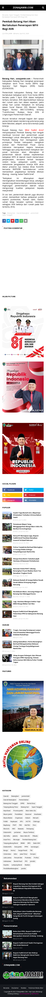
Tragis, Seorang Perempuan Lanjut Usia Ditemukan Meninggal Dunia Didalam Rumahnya (27, 632)
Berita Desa (31, 803)
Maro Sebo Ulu (31, 811)
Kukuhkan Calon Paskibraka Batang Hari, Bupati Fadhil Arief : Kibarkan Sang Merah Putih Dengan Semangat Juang (27, 914)
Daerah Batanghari (23, 213)
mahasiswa (7, 861)
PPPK (26, 847)
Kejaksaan (13, 821)
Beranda (5, 15)
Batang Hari (11, 213)
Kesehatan (37, 814)
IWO (13, 829)
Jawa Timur (23, 854)
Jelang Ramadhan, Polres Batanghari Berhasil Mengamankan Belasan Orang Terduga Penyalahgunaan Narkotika (27, 645)
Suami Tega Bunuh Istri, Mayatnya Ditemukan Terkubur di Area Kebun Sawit (27, 515)
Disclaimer (15, 988)
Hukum (27, 818)
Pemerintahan (23, 800)
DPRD (22, 803)
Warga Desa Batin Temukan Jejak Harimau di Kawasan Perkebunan (26, 560)
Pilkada (35, 836)
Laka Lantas (7, 858)
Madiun (27, 865)
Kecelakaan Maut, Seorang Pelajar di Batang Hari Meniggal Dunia (27, 593)
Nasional (28, 814)
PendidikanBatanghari (11, 868)
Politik (6, 821)
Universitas (7, 854)
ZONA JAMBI (8, 34)
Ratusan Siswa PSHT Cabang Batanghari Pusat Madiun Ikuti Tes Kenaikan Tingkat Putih (27, 571)
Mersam (35, 818)
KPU (21, 821)
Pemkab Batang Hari (29, 840)
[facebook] (12, 490)
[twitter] (34, 490)
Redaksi (23, 988)
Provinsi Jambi (18, 811)
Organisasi (18, 818)
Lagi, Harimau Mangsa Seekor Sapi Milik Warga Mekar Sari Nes (26, 602)
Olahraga (36, 821)
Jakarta (15, 836)
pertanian (17, 832)
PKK (20, 825)
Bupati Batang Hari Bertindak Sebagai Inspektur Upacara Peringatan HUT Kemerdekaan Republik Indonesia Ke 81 (28, 887)
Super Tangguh (14, 15)
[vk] (34, 500)
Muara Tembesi (29, 832)
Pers (34, 825)
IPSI (26, 861)
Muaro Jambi (8, 814)
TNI (31, 850)
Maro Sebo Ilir (25, 836)
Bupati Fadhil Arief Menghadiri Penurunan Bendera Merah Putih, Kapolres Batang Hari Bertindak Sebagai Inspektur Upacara (26, 901)
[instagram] (12, 500)
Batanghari (15, 796)
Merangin (16, 840)
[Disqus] (23, 265)
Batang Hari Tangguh (11, 803)
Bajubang (7, 825)
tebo (15, 854)
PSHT (14, 825)
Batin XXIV (36, 843)
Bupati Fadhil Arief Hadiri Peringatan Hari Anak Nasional (28, 944)
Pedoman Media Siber (36, 988)
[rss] (12, 495)
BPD (29, 843)
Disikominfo (8, 847)
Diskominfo (7, 832)
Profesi (36, 858)
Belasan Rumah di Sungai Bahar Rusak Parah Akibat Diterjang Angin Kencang (28, 582)
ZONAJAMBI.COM (23, 7)
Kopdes (6, 865)
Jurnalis (32, 861)
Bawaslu (21, 829)
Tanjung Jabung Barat (11, 843)
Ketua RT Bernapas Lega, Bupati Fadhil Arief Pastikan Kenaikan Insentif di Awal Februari (26, 538)
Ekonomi (6, 829)
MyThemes (35, 994)
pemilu (23, 868)
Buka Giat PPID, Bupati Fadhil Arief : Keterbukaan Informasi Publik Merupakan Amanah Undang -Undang (28, 933)
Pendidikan (18, 814)
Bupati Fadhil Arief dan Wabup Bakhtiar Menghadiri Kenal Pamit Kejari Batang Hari (26, 955)
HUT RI (28, 821)
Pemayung (30, 829)
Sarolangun (34, 847)
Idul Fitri (27, 825)
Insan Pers (7, 840)
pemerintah (34, 213)
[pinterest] (34, 495)
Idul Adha (7, 836)
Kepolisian (7, 811)
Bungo (6, 850)
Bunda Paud (18, 861)
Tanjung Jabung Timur (11, 807)
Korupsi (33, 854)
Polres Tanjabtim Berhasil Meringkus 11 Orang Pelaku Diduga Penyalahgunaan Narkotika (27, 549)
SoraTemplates (25, 994)
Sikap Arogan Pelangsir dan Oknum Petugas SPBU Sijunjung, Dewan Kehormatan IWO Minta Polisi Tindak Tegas (27, 658)
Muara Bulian (8, 818)
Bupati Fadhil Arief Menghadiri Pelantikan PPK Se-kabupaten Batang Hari (28, 613)
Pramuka (28, 858)
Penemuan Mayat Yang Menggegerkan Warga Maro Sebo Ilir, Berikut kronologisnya (28, 526)
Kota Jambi (18, 847)
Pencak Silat (18, 858)
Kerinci (13, 850)
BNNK (23, 843)
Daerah (6, 796)
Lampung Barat (17, 865)
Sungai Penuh (22, 850)
